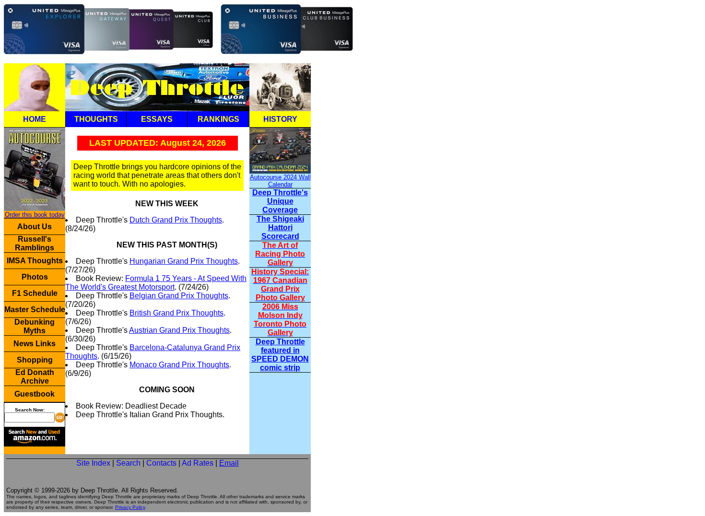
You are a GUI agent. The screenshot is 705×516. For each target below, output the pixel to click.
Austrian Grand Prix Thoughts (179, 330)
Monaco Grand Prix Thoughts (179, 365)
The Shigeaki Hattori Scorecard (280, 227)
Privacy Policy (130, 507)
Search (128, 463)
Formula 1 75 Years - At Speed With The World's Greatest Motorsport (156, 282)
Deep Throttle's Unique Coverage (280, 201)
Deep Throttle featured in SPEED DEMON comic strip (280, 355)
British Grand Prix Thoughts (176, 313)
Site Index (93, 463)
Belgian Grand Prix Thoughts (178, 296)
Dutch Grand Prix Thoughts (175, 220)
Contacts (161, 463)
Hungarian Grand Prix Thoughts (183, 261)
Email (229, 463)
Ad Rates (197, 463)
